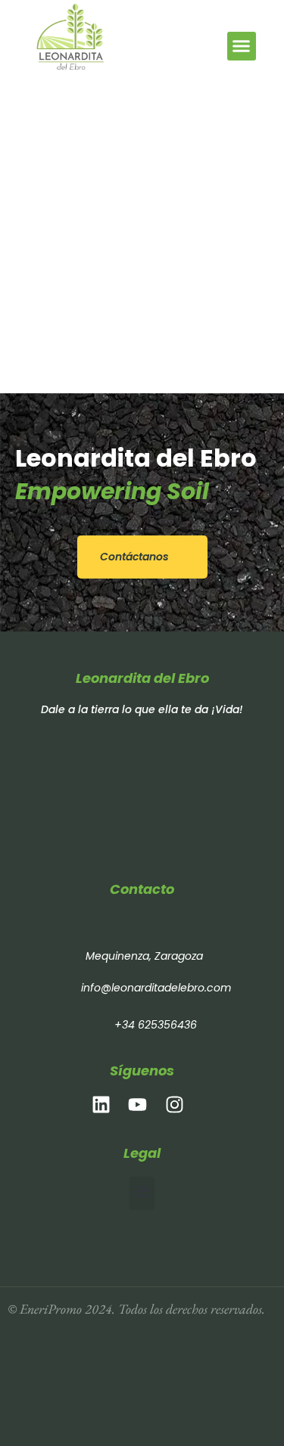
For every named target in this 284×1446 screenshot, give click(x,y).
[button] (241, 46)
